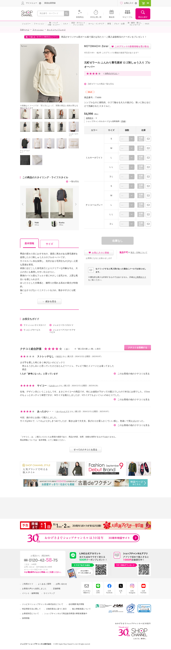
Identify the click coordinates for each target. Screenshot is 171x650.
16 (67, 349)
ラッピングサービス (32, 330)
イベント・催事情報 (30, 593)
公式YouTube (143, 592)
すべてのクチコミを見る (85, 449)
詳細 (123, 121)
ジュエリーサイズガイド (63, 325)
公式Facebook (109, 592)
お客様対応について (30, 614)
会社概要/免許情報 (76, 604)
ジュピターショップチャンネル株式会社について (42, 604)
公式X (120, 592)
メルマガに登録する (87, 592)
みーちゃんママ (62, 411)
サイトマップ (49, 593)
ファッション (38, 30)
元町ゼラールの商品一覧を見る (101, 84)
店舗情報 (56, 589)
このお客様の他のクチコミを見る (134, 374)
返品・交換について (139, 252)
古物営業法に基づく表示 (56, 609)
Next (76, 204)
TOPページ (24, 30)
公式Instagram (132, 592)
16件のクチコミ (111, 74)
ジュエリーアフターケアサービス (62, 331)
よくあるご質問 (44, 584)
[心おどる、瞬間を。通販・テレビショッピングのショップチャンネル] (26, 13)
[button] (144, 608)
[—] (127, 138)
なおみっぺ (54, 386)
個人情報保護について (81, 609)
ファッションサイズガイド (35, 325)
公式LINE (98, 592)
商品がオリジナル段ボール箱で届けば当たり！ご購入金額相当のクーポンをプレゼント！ (104, 37)
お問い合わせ (61, 584)
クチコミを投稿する (137, 347)
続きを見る (51, 301)
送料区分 (89, 118)
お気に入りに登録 (100, 252)
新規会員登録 (50, 3)
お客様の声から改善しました (34, 589)
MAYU (59, 356)
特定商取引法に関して (31, 609)
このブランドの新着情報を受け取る (132, 46)
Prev (23, 204)
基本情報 (29, 243)
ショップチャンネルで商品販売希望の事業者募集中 (65, 614)
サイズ (49, 244)
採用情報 (26, 618)
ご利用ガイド (140, 277)
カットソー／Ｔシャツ (56, 30)
